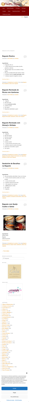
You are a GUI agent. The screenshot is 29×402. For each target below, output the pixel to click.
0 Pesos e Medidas (6, 312)
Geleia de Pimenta (6, 244)
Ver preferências (15, 396)
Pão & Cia (4, 362)
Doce (3, 339)
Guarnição (4, 352)
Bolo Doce (4, 326)
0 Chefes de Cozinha (7, 306)
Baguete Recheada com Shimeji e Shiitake (11, 124)
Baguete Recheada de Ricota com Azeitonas (10, 91)
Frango (4, 349)
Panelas (23, 11)
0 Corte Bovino (5, 307)
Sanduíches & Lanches (13, 82)
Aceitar (14, 388)
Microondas (5, 357)
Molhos (4, 358)
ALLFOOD (4, 318)
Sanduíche (6, 83)
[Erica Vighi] (14, 291)
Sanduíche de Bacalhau (16, 196)
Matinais (4, 355)
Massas (4, 354)
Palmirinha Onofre (16, 11)
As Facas (24, 8)
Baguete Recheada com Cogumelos (18, 156)
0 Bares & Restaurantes (7, 304)
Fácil (3, 346)
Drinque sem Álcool (6, 342)
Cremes (4, 336)
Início (4, 8)
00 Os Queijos (5, 315)
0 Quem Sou (5, 314)
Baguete (24, 82)
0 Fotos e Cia (5, 310)
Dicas (9, 11)
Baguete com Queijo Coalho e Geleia (10, 205)
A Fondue (18, 8)
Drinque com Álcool (6, 341)
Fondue (4, 347)
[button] (27, 373)
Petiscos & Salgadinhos (7, 366)
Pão (3, 83)
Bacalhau (4, 323)
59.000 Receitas (18, 400)
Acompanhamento (6, 317)
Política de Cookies (10, 400)
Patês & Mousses (6, 363)
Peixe (3, 365)
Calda (3, 331)
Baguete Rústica (8, 56)
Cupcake (4, 338)
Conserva (4, 334)
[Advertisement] (14, 33)
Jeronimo (16, 58)
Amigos (4, 320)
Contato (4, 11)
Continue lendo (6, 79)
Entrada (4, 344)
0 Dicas (4, 309)
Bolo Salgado (5, 328)
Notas (3, 360)
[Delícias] (14, 271)
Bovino (4, 330)
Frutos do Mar (5, 350)
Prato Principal (5, 370)
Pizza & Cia (5, 368)
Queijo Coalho (13, 244)
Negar (14, 392)
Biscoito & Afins (6, 325)
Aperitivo (4, 322)
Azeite (24, 195)
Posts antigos (5, 251)
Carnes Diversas (6, 333)
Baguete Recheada (6, 116)
